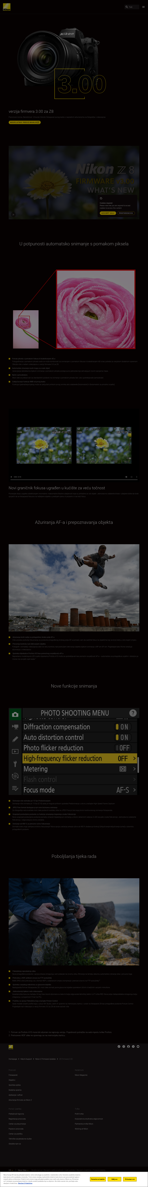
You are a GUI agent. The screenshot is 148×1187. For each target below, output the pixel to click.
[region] (74, 1179)
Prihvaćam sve (130, 1179)
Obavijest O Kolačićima (25, 1183)
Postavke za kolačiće (98, 1179)
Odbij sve (114, 1179)
